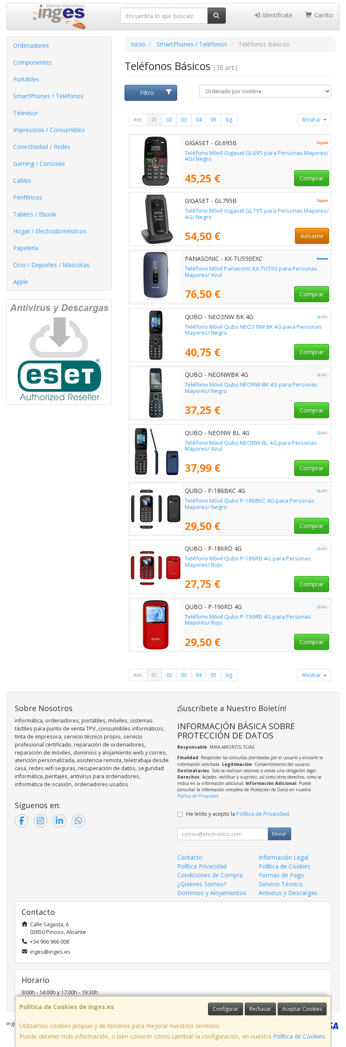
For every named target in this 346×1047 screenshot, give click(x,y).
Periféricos (27, 197)
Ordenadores (31, 45)
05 (213, 119)
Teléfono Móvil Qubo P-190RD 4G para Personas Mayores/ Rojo (248, 620)
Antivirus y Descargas (288, 893)
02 (169, 119)
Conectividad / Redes (41, 147)
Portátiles (26, 79)
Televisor (25, 113)
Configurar (225, 1008)
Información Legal (283, 857)
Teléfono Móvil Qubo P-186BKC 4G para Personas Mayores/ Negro (249, 504)
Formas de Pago (281, 875)
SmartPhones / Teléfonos (48, 96)
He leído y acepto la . (238, 813)
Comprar (312, 178)
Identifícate (276, 15)
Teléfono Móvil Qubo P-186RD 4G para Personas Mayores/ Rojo (248, 561)
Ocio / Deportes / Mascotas (51, 265)
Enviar (279, 833)
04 (199, 119)
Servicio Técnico (281, 884)
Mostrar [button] (312, 119)
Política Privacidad (202, 866)
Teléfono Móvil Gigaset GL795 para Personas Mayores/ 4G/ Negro (257, 214)
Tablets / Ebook (34, 214)
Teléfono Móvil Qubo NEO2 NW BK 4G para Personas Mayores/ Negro (253, 330)
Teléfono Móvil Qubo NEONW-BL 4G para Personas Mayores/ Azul (251, 446)
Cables (22, 180)
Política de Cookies (299, 1036)
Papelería (25, 248)
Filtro (147, 93)
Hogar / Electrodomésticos (49, 231)
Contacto (190, 857)
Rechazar (260, 1008)
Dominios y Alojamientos (211, 893)
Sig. (229, 119)
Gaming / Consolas (39, 164)
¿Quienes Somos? (201, 884)
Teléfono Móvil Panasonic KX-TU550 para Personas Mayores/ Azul (251, 272)
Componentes (32, 62)
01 (154, 119)
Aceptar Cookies (302, 1008)
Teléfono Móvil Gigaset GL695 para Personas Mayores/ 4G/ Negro (257, 156)
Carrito (323, 15)
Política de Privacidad (197, 796)
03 (184, 119)
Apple (20, 282)
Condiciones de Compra (210, 875)
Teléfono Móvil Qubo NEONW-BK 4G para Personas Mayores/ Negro (251, 388)
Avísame (312, 236)
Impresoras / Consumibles (49, 130)
